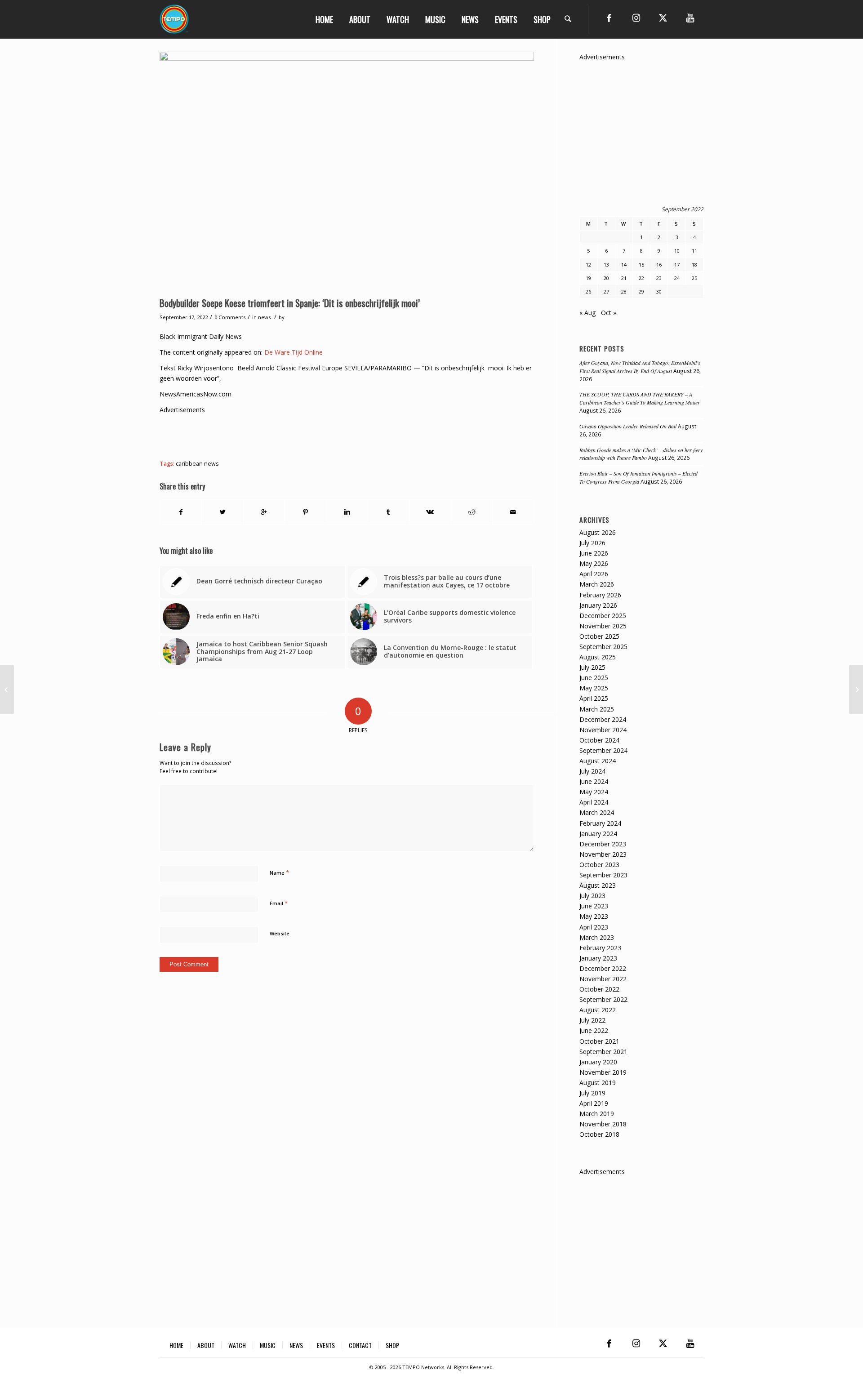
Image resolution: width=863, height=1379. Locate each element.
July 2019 (592, 1093)
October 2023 (599, 864)
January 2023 (598, 958)
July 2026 (592, 542)
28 (624, 291)
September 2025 (603, 646)
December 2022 (602, 968)
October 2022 (599, 989)
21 (624, 278)
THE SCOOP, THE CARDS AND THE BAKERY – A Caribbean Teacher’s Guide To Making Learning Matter (639, 398)
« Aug (587, 312)
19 (588, 278)
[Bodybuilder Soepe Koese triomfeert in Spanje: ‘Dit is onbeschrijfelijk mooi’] (347, 172)
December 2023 (602, 844)
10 (677, 250)
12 (588, 264)
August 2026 (597, 532)
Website (279, 933)
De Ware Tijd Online (293, 352)
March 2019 (596, 1113)
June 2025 (593, 677)
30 (659, 291)
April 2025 (593, 698)
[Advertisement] (323, 435)
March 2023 (596, 937)
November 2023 (603, 854)
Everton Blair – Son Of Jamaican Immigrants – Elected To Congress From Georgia (638, 477)
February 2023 (600, 947)
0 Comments (229, 317)
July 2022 (592, 1020)
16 (659, 264)
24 (677, 278)
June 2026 (593, 553)
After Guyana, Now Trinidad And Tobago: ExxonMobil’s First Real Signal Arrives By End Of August (639, 366)
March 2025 (596, 709)
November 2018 (603, 1124)
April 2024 (593, 802)
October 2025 (599, 636)
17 (677, 264)
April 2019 (593, 1103)
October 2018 (599, 1134)
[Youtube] (689, 17)
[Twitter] (662, 17)
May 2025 (593, 688)
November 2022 (603, 978)
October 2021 (599, 1041)
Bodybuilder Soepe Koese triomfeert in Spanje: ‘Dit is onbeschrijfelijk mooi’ (290, 303)
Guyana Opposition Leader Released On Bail (627, 426)
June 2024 (593, 781)
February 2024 (600, 823)
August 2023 (597, 885)
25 (694, 278)
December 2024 (602, 719)
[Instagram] (636, 17)
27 (606, 291)
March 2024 (596, 812)
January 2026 (598, 605)
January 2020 (598, 1062)
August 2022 (597, 1009)
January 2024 (598, 833)
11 (694, 250)
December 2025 (602, 615)
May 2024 (593, 791)
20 (606, 278)
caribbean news (197, 463)
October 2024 (599, 740)
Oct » (608, 312)
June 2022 (593, 1030)
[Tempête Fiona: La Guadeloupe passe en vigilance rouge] (7, 689)
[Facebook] (609, 17)
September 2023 (603, 875)
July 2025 (592, 667)
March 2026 (596, 584)
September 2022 (603, 999)
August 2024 (597, 760)
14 (624, 264)
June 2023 (593, 906)
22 (641, 278)
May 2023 (593, 916)
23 (659, 278)
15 (641, 264)
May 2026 (593, 563)
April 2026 (593, 573)
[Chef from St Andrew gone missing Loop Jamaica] (856, 689)
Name (279, 872)
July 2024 (592, 771)
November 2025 (603, 626)
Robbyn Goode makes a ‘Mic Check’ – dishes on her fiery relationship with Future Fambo (641, 454)
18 (694, 264)
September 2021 (603, 1051)
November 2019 (603, 1072)
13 (606, 264)
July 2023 (592, 895)
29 (641, 291)
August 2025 (597, 657)
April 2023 (593, 927)
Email (279, 903)
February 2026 (600, 595)
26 (588, 291)
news (264, 317)
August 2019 (597, 1082)
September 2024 (603, 750)
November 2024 (603, 729)
